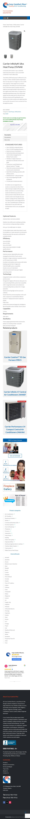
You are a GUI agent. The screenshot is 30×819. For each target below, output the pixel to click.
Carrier (6, 113)
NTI (6, 621)
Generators (8, 533)
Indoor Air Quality (9, 539)
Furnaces (7, 531)
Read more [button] (7, 677)
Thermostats (8, 548)
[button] (4, 18)
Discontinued (8, 576)
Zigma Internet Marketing (18, 817)
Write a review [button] (16, 659)
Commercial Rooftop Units (11, 522)
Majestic (7, 604)
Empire (7, 581)
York (6, 642)
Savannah (7, 636)
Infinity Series (16, 24)
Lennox (7, 598)
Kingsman (7, 596)
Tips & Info (6, 768)
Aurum (6, 561)
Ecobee (7, 579)
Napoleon (7, 613)
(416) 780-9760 (7, 13)
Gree (6, 589)
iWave (6, 593)
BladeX (7, 568)
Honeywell (7, 591)
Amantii (7, 557)
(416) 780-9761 (12, 798)
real (6, 628)
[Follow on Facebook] (4, 802)
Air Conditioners (9, 514)
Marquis (7, 606)
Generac (7, 587)
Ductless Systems (9, 524)
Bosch (6, 570)
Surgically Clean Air (10, 638)
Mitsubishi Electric (9, 608)
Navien (7, 615)
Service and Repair (7, 766)
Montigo (7, 611)
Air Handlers (8, 516)
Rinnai (6, 634)
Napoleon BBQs (9, 541)
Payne (6, 625)
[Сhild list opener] (14, 514)
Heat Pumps (9, 24)
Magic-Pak (8, 602)
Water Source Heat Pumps (11, 550)
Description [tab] (8, 134)
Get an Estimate (15, 456)
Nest (6, 617)
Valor (6, 640)
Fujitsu (6, 585)
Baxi (6, 566)
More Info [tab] (7, 140)
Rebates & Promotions (8, 764)
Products (5, 762)
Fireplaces (7, 529)
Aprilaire (7, 559)
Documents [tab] (8, 137)
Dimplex (7, 574)
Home (4, 24)
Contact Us (6, 773)
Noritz (6, 619)
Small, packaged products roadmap (14, 544)
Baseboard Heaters (10, 518)
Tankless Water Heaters (11, 546)
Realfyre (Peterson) (10, 630)
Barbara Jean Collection (11, 564)
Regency (7, 632)
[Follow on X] (7, 802)
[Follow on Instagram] (10, 802)
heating (7, 537)
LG (5, 600)
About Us (5, 771)
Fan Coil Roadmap (9, 527)
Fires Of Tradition (9, 583)
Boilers (7, 520)
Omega (7, 623)
